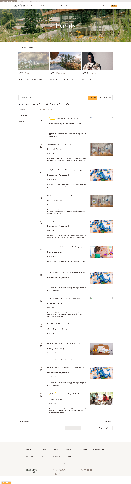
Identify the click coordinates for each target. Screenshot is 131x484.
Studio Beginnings (55, 252)
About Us (30, 6)
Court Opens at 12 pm (57, 329)
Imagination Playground (58, 175)
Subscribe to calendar (73, 428)
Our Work (43, 6)
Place (36, 6)
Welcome (28, 449)
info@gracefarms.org (58, 474)
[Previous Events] (19, 104)
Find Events (92, 97)
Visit (114, 6)
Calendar (68, 449)
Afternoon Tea (55, 399)
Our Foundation (43, 449)
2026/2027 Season (66, 6)
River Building (83, 449)
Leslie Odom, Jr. (87, 79)
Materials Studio (54, 149)
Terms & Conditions (98, 449)
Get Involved (105, 6)
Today (27, 104)
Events (51, 6)
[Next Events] (22, 104)
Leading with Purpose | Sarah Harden (63, 79)
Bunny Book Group (55, 348)
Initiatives (55, 449)
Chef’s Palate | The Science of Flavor (65, 123)
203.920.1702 (56, 472)
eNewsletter (56, 456)
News (56, 6)
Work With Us (30, 456)
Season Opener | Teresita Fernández (30, 79)
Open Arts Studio (55, 303)
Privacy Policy (43, 456)
